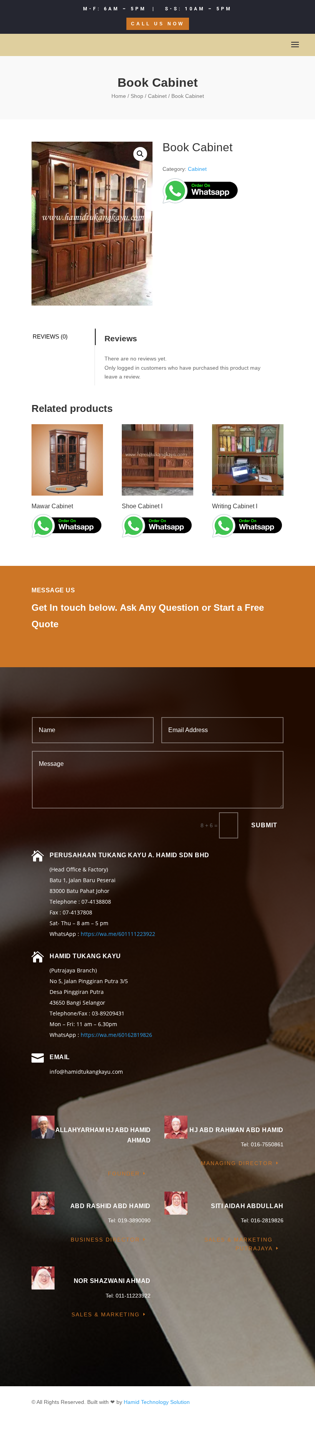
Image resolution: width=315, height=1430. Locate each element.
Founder (124, 1173)
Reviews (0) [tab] (50, 336)
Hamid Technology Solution (157, 1402)
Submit (264, 825)
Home (118, 96)
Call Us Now (157, 23)
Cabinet (157, 96)
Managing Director (237, 1163)
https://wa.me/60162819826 (116, 1034)
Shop (137, 96)
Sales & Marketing (105, 1314)
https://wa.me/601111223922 (118, 933)
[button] (140, 154)
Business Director (105, 1240)
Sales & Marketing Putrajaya (238, 1244)
